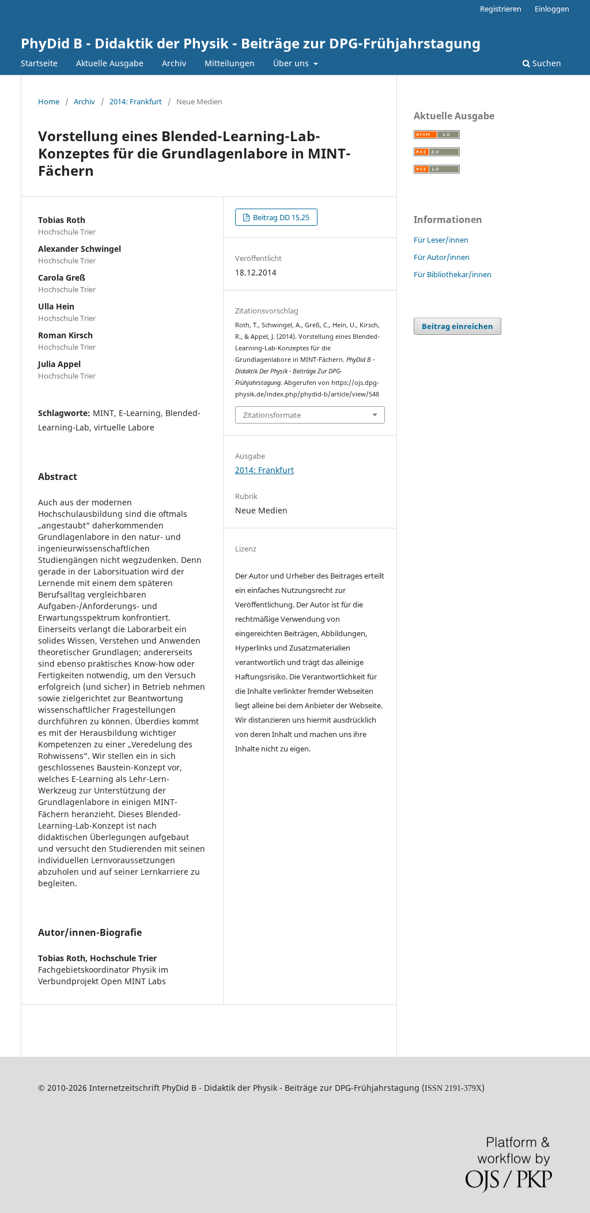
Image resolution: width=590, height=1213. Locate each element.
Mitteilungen (230, 63)
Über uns (292, 63)
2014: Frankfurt (135, 101)
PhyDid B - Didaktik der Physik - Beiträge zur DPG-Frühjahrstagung (251, 42)
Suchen (545, 63)
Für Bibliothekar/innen (452, 274)
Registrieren (500, 8)
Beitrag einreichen (457, 326)
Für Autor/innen (442, 257)
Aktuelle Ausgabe (109, 63)
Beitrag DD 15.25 (280, 217)
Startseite (39, 63)
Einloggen (552, 8)
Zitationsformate (272, 415)
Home (48, 101)
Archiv (174, 63)
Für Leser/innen (441, 240)
